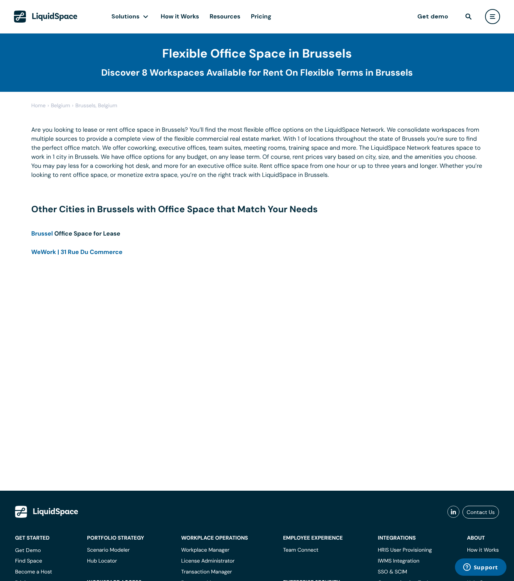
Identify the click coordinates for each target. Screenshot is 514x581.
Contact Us (481, 512)
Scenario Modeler (108, 550)
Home (38, 105)
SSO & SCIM (392, 572)
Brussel (42, 233)
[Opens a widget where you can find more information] (480, 567)
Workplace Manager (205, 550)
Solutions (125, 16)
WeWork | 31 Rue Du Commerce (76, 252)
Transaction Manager (206, 572)
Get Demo (28, 550)
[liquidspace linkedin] (453, 512)
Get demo (432, 16)
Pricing (261, 16)
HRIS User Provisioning (405, 550)
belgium (60, 105)
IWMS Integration (399, 561)
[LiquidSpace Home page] (46, 17)
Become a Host (33, 572)
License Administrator (207, 561)
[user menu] (492, 16)
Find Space (28, 561)
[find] (468, 16)
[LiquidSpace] (46, 512)
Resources (225, 16)
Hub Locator (102, 561)
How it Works (180, 16)
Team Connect (300, 550)
